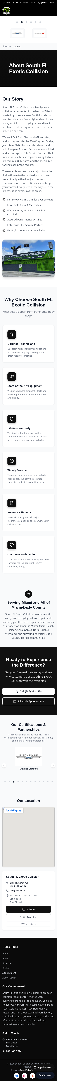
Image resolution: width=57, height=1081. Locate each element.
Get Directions (30, 917)
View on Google (29, 924)
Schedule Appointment (30, 701)
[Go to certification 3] (14, 782)
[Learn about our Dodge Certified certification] (39, 33)
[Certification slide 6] (40, 22)
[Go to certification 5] (22, 782)
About (5, 958)
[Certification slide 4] (31, 22)
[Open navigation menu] (51, 11)
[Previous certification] (4, 765)
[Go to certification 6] (26, 782)
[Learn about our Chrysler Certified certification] (17, 33)
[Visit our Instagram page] (24, 1076)
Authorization (9, 977)
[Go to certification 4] (18, 782)
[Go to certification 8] (35, 782)
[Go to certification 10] (43, 782)
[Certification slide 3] (26, 22)
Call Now (30, 909)
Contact (6, 968)
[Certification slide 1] (17, 22)
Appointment (9, 972)
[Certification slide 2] (22, 22)
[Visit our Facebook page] (16, 1076)
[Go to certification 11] (48, 782)
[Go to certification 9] (39, 782)
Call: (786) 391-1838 (31, 691)
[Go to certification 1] (5, 782)
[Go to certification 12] (52, 782)
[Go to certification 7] (31, 782)
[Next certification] (53, 765)
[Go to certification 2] (9, 782)
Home (5, 953)
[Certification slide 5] (36, 22)
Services (6, 963)
